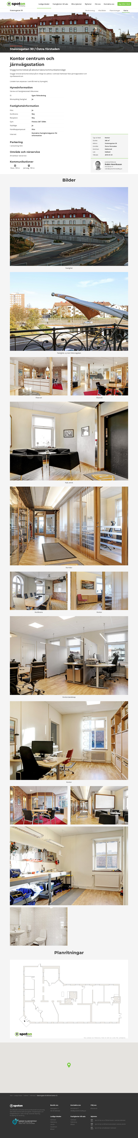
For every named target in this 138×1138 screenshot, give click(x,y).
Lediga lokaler (44, 4)
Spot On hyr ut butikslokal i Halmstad (105, 1128)
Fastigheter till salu (60, 4)
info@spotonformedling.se (78, 1111)
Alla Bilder (102, 10)
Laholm (52, 1124)
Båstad (52, 1129)
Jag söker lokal (124, 4)
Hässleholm (53, 1127)
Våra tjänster (76, 4)
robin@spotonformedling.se (113, 169)
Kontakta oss (109, 4)
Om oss (98, 4)
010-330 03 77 (75, 1108)
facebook (94, 1108)
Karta (126, 10)
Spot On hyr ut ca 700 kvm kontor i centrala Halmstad (110, 1120)
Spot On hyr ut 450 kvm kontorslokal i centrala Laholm (110, 1124)
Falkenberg (53, 1122)
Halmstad (53, 1120)
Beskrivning (90, 10)
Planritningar (115, 10)
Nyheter (88, 4)
